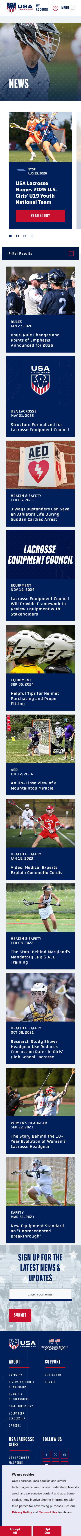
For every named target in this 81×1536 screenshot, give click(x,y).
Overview (16, 1375)
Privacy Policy (22, 1512)
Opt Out (47, 1530)
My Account (42, 8)
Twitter (55, 1455)
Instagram (64, 1455)
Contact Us (53, 1375)
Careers (15, 1426)
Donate (50, 1382)
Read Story (40, 216)
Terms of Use (48, 1512)
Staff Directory (21, 1406)
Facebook (46, 1455)
